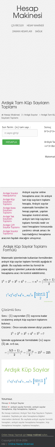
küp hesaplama (20, 409)
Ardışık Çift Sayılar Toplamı (11, 226)
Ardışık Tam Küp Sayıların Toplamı (25, 105)
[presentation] (17, 127)
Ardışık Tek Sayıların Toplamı (8, 219)
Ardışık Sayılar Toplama (10, 232)
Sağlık (38, 31)
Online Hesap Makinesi (20, 444)
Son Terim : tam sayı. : (16, 127)
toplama (32, 409)
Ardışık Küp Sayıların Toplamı (9, 201)
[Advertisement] (27, 68)
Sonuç (47, 127)
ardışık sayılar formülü (21, 407)
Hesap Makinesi (27, 11)
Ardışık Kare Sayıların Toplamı (9, 210)
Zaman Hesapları (22, 31)
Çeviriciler (17, 25)
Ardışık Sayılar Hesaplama (10, 194)
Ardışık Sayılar (31, 114)
